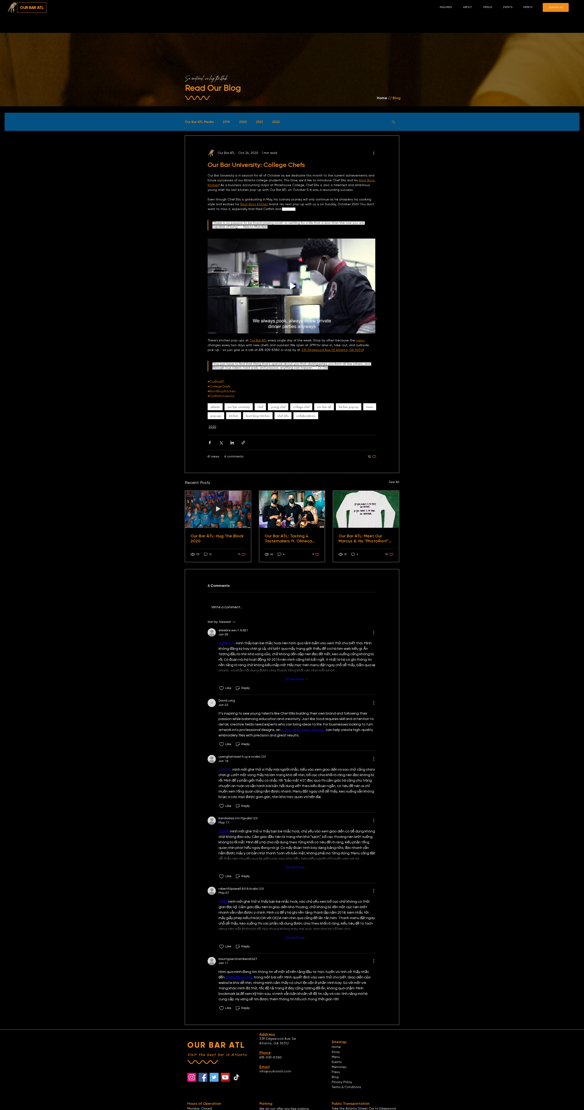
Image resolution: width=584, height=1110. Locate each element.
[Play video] (292, 286)
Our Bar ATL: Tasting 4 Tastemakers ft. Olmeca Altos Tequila (288, 538)
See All (394, 482)
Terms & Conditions (346, 1087)
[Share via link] (243, 442)
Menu (336, 1057)
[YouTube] (225, 1077)
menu (369, 407)
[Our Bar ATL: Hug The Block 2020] (218, 509)
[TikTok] (236, 1077)
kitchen (233, 415)
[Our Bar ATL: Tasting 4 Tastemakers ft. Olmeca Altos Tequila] (292, 509)
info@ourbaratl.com (275, 1071)
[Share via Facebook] (210, 442)
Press (336, 1072)
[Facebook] (202, 1077)
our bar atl (324, 407)
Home (336, 1047)
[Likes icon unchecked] (221, 688)
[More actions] (373, 153)
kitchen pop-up (348, 407)
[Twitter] (214, 1077)
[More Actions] (373, 632)
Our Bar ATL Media (199, 122)
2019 (226, 122)
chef (260, 407)
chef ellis (283, 415)
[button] (470, 7)
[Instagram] (191, 1077)
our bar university (238, 407)
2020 (243, 122)
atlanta (215, 407)
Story (336, 1052)
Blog (335, 1077)
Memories (339, 1067)
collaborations (305, 415)
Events (337, 1062)
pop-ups (216, 415)
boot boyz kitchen (258, 415)
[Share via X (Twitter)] (221, 442)
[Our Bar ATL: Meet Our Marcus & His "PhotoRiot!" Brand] (366, 509)
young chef (278, 407)
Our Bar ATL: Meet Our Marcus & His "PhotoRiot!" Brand (363, 538)
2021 (259, 122)
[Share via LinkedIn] (232, 442)
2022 (276, 122)
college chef (301, 407)
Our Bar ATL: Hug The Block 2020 (217, 538)
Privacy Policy (342, 1082)
